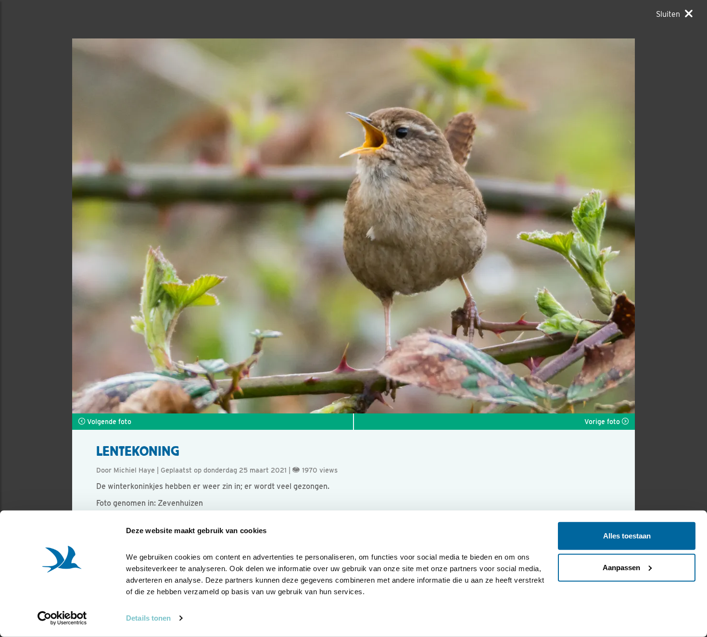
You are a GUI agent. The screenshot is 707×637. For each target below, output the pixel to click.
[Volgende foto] (213, 225)
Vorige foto (603, 421)
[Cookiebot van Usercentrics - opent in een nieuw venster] (62, 618)
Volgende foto (108, 421)
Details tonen (148, 618)
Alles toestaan (627, 536)
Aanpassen (621, 567)
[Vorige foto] (494, 225)
